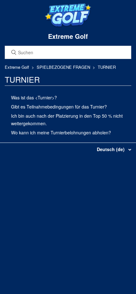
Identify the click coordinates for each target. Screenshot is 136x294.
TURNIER (107, 67)
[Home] (68, 26)
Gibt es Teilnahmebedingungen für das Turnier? (59, 106)
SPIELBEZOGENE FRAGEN (63, 67)
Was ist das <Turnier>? (34, 97)
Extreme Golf (17, 67)
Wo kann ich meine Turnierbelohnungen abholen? (61, 132)
